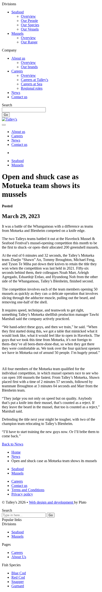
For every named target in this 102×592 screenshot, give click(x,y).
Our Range (29, 42)
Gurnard (17, 586)
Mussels (17, 33)
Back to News (12, 444)
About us (18, 58)
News (15, 93)
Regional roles (31, 88)
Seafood (17, 12)
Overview (28, 16)
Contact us (19, 97)
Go (6, 115)
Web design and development (51, 502)
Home (16, 452)
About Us (18, 557)
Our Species (30, 25)
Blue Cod (18, 573)
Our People (29, 21)
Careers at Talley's (34, 80)
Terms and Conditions (27, 490)
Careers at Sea (31, 84)
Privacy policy (22, 494)
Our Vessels (30, 29)
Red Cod (18, 577)
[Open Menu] (4, 125)
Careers (17, 71)
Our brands (29, 67)
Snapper (17, 582)
